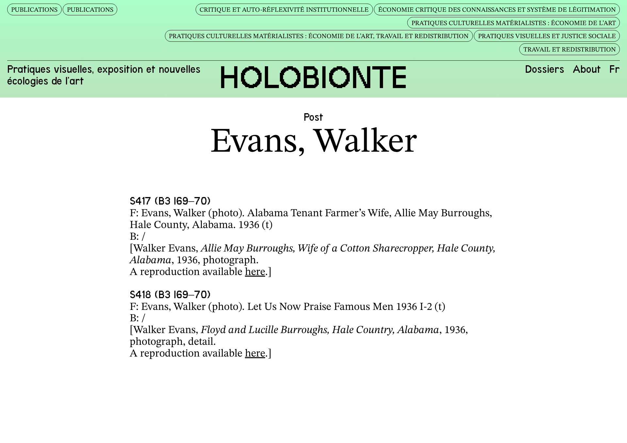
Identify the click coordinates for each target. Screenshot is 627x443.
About (587, 69)
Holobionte (313, 77)
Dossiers (544, 69)
